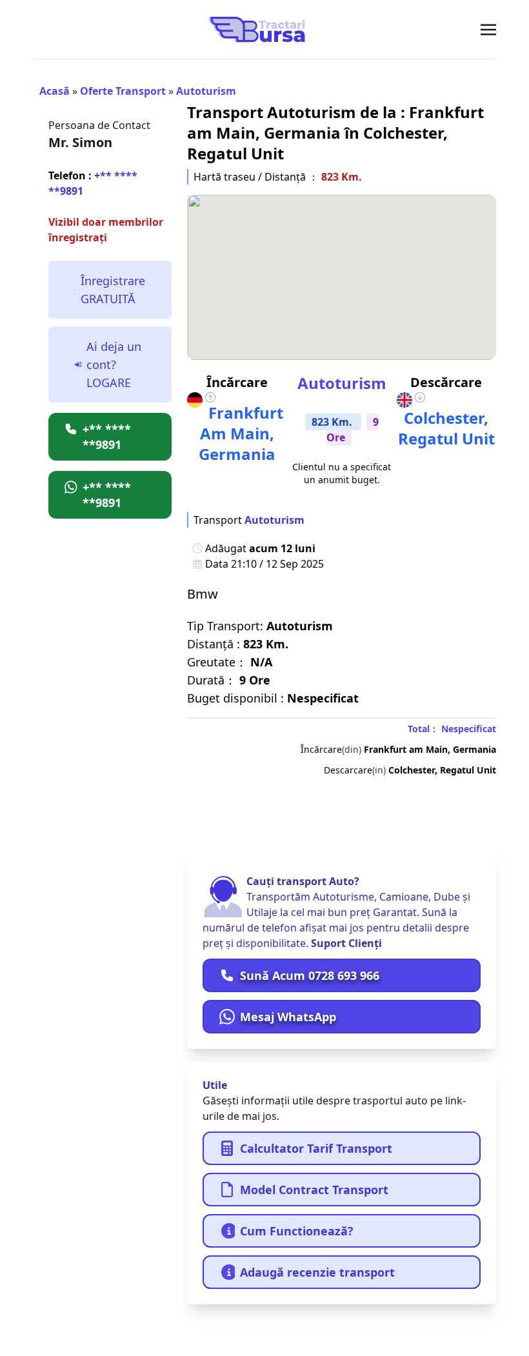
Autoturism (206, 91)
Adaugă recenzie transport (317, 1272)
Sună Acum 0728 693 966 (309, 975)
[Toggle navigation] (488, 29)
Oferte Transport (123, 91)
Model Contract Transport (314, 1189)
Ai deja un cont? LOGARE (113, 364)
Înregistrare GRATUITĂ (113, 289)
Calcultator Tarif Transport (316, 1148)
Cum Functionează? (297, 1231)
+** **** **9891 (92, 183)
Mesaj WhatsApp (288, 1016)
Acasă (54, 91)
